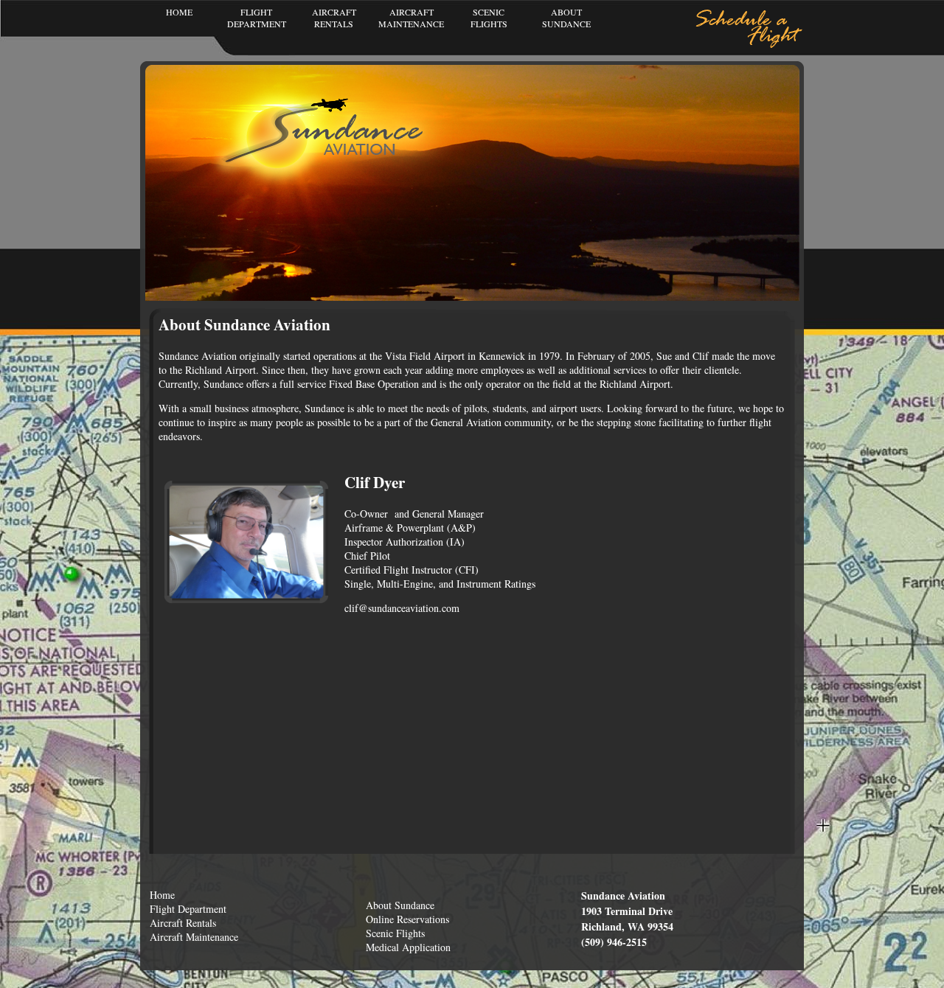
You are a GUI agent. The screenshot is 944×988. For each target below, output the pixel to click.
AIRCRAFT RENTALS (334, 17)
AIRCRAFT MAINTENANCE (411, 17)
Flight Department (188, 909)
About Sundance (400, 905)
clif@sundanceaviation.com (403, 608)
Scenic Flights (395, 933)
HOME (179, 12)
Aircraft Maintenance (194, 937)
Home (162, 895)
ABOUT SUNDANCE (566, 17)
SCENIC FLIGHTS (489, 17)
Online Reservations (407, 919)
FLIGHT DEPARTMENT (256, 17)
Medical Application (408, 947)
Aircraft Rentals (183, 923)
